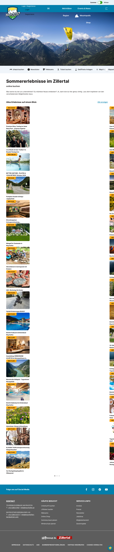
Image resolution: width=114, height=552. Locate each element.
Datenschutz (28, 545)
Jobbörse (79, 516)
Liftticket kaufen (47, 509)
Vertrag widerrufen (76, 545)
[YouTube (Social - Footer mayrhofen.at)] (106, 489)
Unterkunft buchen (48, 506)
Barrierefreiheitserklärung (53, 545)
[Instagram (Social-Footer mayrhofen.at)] (93, 489)
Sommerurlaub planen (49, 520)
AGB (37, 545)
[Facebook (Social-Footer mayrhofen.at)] (86, 489)
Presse (78, 509)
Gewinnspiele (81, 524)
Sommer (93, 2)
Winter (106, 2)
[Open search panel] (102, 8)
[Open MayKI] (110, 548)
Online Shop (45, 516)
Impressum (16, 545)
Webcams (44, 513)
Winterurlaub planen (48, 524)
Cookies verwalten (94, 544)
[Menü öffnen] (106, 8)
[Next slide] (108, 69)
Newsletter (80, 513)
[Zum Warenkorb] (97, 8)
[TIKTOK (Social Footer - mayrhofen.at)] (99, 489)
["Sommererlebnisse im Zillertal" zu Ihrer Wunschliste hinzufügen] (106, 80)
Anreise (79, 506)
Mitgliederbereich (82, 520)
